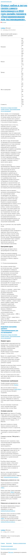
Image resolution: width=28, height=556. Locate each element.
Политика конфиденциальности (9, 549)
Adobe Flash (17, 389)
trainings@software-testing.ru (11, 477)
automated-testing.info (6, 1)
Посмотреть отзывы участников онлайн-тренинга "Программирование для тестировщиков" (10, 109)
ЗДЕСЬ (2, 487)
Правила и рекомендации (19, 543)
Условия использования (7, 546)
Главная (3, 543)
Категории (9, 543)
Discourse (10, 552)
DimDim (16, 385)
